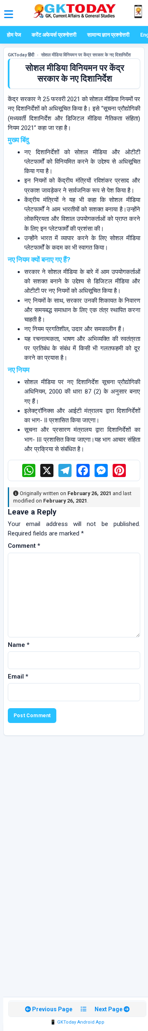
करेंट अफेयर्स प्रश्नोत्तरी (54, 35)
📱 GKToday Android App (77, 1022)
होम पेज (14, 35)
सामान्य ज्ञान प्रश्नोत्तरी (108, 35)
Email (18, 676)
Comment (24, 545)
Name (19, 645)
